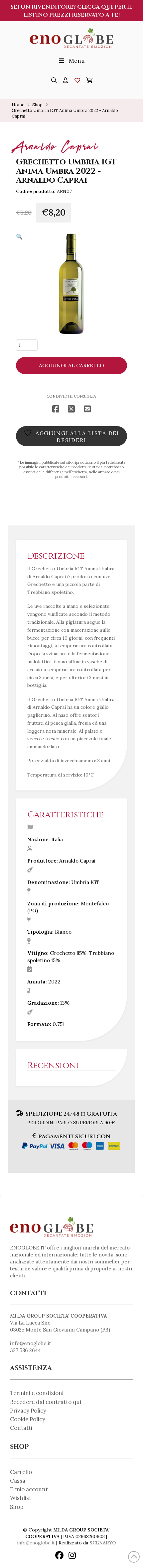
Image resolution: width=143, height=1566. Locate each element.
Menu (77, 60)
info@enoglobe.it (30, 1343)
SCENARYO (102, 1543)
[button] (54, 80)
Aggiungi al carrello (71, 365)
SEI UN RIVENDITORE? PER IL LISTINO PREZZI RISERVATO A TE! (71, 11)
